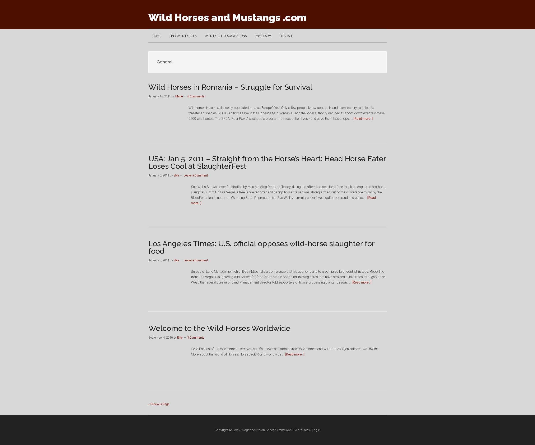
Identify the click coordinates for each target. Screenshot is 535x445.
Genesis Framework (279, 430)
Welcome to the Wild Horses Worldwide (219, 328)
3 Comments (195, 337)
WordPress (302, 430)
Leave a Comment (196, 175)
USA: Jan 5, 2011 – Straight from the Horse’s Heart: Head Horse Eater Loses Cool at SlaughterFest (267, 162)
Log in (316, 430)
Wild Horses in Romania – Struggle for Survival (230, 87)
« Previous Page (158, 404)
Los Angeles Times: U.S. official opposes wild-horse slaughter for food (261, 247)
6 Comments (196, 96)
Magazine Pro (251, 430)
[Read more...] (363, 119)
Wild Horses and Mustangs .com (227, 17)
